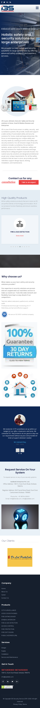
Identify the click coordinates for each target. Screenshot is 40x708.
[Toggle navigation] (37, 8)
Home (3, 588)
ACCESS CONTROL (20, 232)
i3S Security (15, 699)
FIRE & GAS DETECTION (9, 623)
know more (20, 235)
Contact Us (5, 598)
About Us (4, 592)
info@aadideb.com (7, 677)
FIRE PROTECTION (7, 629)
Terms (25, 704)
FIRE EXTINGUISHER (8, 616)
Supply (3, 651)
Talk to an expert (29, 182)
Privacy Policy (17, 704)
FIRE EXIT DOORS (7, 632)
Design (3, 648)
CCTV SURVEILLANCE (8, 610)
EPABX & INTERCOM (8, 620)
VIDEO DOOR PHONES (9, 613)
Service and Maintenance (9, 657)
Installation (4, 654)
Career (3, 595)
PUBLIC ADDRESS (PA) (9, 635)
